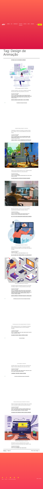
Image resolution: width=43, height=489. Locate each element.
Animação (16, 136)
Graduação (22, 371)
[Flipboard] (14, 477)
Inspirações (12, 214)
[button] (40, 24)
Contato (6, 479)
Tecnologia (15, 293)
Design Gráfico (26, 409)
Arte (15, 447)
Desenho (12, 409)
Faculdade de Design (18, 371)
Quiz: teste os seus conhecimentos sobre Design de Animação (21, 216)
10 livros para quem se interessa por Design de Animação (20, 178)
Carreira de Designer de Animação (26, 95)
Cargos (18, 332)
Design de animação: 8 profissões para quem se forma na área (21, 295)
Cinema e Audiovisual (28, 290)
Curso (20, 136)
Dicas (26, 175)
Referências (23, 214)
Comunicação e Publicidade (25, 408)
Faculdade (14, 371)
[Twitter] (2, 477)
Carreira (17, 94)
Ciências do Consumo (23, 290)
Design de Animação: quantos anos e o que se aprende (20, 99)
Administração (16, 290)
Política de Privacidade (12, 479)
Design (29, 136)
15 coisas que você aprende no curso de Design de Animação (21, 412)
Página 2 (9, 450)
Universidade (18, 293)
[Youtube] (10, 477)
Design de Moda (27, 370)
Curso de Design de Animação (24, 136)
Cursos (30, 408)
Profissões (15, 97)
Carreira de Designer (19, 95)
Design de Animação (23, 175)
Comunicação (17, 174)
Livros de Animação (19, 214)
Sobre (3, 479)
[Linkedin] (18, 477)
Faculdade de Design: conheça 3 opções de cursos (19, 335)
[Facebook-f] (6, 477)
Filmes (28, 175)
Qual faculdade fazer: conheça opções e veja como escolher (21, 254)
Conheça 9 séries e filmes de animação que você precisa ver (21, 140)
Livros (16, 214)
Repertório (26, 214)
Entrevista (20, 25)
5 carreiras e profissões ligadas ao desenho (18, 373)
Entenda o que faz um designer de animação (18, 59)
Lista (14, 176)
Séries (16, 176)
